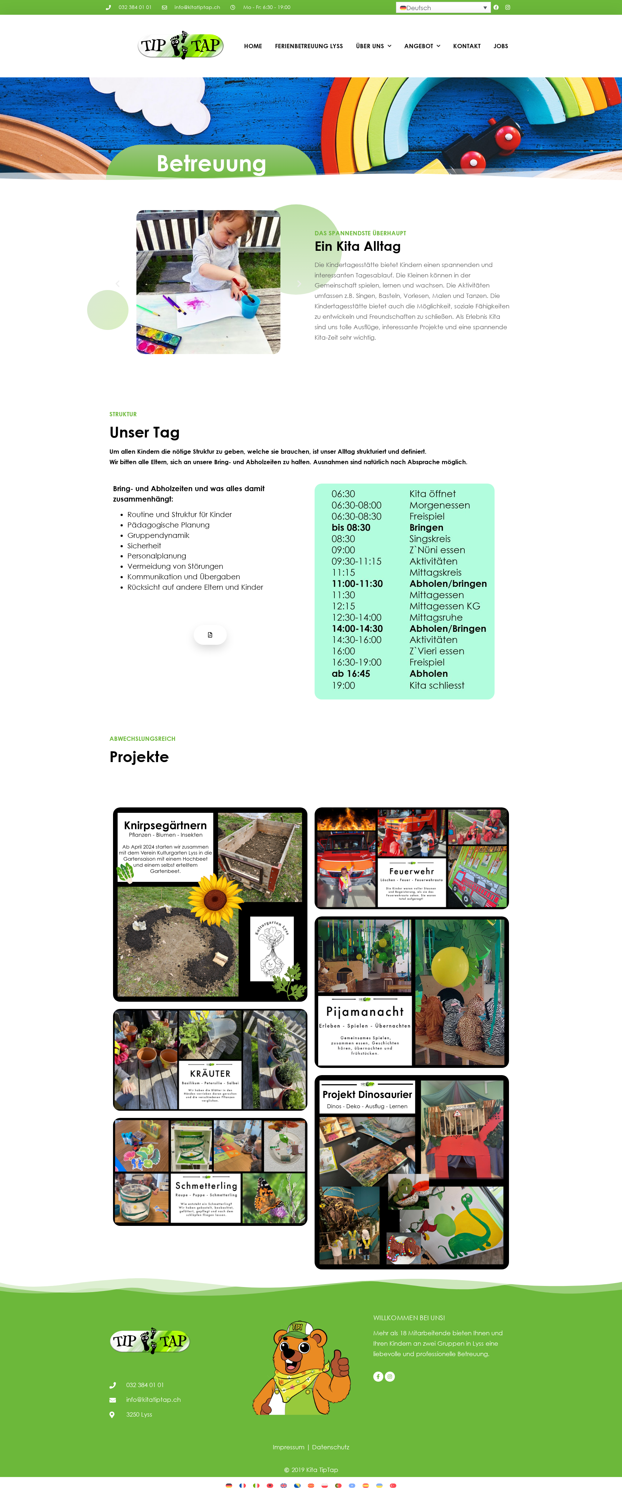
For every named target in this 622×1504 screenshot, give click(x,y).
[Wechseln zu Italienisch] (256, 1485)
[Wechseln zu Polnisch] (325, 1485)
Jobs (500, 45)
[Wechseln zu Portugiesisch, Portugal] (338, 1485)
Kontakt (467, 45)
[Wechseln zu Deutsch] (229, 1485)
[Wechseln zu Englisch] (283, 1485)
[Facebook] (496, 7)
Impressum (289, 1447)
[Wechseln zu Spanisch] (366, 1485)
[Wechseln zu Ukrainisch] (379, 1485)
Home (253, 45)
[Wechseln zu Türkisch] (393, 1485)
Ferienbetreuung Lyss (309, 45)
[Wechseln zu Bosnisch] (297, 1485)
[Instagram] (507, 7)
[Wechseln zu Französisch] (242, 1485)
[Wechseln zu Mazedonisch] (311, 1485)
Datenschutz (330, 1447)
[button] (117, 283)
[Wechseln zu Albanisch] (270, 1485)
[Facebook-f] (378, 1377)
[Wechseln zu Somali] (352, 1485)
